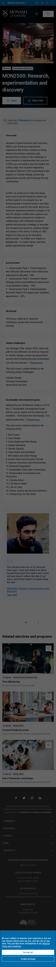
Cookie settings (28, 959)
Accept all (28, 952)
